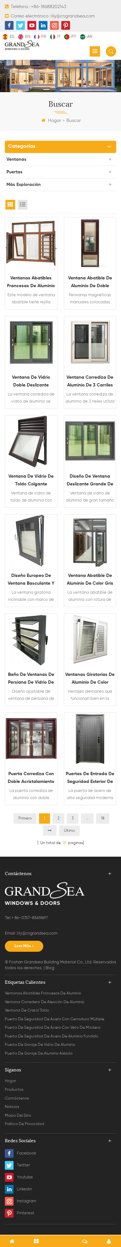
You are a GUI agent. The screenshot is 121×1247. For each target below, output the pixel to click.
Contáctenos (17, 1099)
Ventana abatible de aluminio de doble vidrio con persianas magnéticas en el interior (90, 283)
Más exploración (23, 184)
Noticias (12, 1107)
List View (22, 205)
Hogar (54, 120)
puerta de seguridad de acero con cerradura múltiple (54, 1019)
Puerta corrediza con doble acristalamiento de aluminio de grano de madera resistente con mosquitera (31, 779)
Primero (25, 818)
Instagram (26, 1201)
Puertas (14, 172)
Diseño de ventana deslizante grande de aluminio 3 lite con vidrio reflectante (90, 481)
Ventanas (16, 159)
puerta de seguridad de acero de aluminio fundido (51, 1036)
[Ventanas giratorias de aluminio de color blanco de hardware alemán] (90, 640)
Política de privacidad (24, 1124)
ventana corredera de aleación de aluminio (44, 1002)
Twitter (23, 1165)
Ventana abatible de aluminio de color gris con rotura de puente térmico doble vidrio (89, 580)
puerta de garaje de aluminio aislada (39, 1054)
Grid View (10, 205)
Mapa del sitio (18, 1116)
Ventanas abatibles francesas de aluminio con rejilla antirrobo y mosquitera (31, 283)
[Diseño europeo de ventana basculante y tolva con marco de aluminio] (31, 541)
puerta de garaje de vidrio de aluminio (40, 1045)
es (12, 37)
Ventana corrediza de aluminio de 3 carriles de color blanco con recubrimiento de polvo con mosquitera (90, 382)
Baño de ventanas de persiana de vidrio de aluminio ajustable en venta (31, 679)
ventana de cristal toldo (27, 1011)
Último (69, 831)
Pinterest (25, 1213)
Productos (14, 1090)
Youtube (25, 1177)
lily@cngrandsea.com (73, 16)
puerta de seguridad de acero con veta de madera (52, 1028)
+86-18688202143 (48, 7)
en (27, 37)
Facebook (26, 1153)
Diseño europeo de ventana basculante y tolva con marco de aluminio (31, 580)
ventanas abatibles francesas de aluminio (43, 993)
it (58, 37)
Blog (49, 968)
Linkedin (24, 1189)
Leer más (23, 946)
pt (73, 37)
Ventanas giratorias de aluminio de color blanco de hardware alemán (90, 679)
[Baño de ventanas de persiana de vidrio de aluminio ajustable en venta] (31, 640)
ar (89, 37)
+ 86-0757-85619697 (29, 918)
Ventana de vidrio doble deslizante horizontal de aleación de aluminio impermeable (31, 382)
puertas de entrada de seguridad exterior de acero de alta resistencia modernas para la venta (90, 779)
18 (103, 818)
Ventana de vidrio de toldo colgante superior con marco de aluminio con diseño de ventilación (31, 481)
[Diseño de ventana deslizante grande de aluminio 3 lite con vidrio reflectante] (90, 442)
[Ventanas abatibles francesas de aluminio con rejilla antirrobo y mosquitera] (31, 243)
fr (43, 37)
